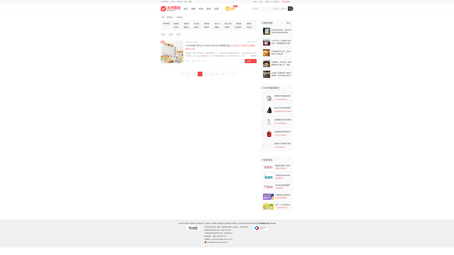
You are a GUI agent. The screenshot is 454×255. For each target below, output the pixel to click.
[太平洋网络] (193, 227)
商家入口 (268, 1)
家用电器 (169, 17)
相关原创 (268, 23)
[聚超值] (171, 8)
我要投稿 (287, 1)
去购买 (249, 61)
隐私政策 (200, 223)
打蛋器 (249, 27)
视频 (190, 1)
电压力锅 (228, 24)
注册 (260, 1)
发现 (201, 9)
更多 (289, 23)
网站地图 (254, 223)
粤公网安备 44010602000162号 (217, 242)
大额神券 (283, 8)
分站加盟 (241, 223)
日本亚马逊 (189, 42)
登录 (255, 1)
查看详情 (254, 56)
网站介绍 (193, 223)
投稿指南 (220, 223)
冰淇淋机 (238, 27)
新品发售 (276, 8)
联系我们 (234, 223)
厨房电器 (179, 17)
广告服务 (207, 223)
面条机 (196, 27)
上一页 (182, 74)
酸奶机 (186, 27)
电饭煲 (186, 24)
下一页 (234, 74)
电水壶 (216, 24)
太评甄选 (179, 1)
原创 (209, 9)
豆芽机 (176, 27)
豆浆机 (249, 24)
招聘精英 (247, 223)
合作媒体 (214, 223)
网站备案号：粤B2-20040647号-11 (215, 236)
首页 (185, 9)
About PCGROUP (184, 223)
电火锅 (196, 24)
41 (189, 61)
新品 (185, 1)
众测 (216, 9)
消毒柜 (227, 27)
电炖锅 (176, 24)
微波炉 (206, 27)
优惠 (193, 9)
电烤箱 (206, 24)
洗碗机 (216, 27)
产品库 (173, 1)
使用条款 (227, 223)
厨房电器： (167, 23)
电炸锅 (238, 24)
